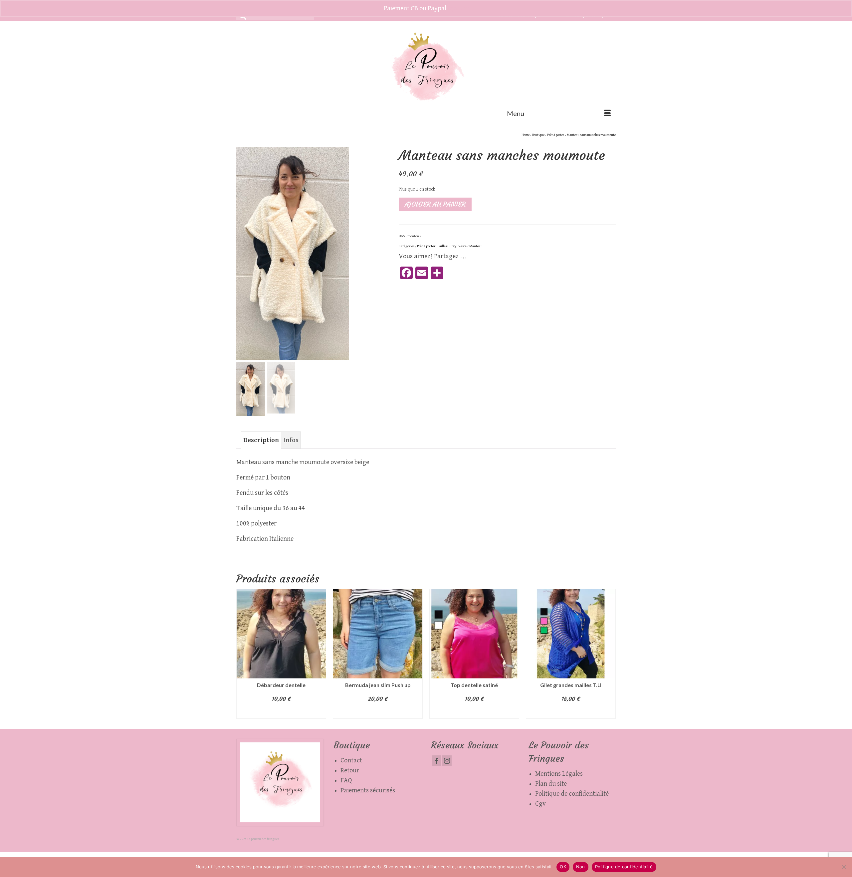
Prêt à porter (426, 246)
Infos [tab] (291, 440)
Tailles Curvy (446, 246)
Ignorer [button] (458, 8)
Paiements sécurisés (367, 790)
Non (580, 866)
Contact (351, 760)
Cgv (540, 803)
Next (610, 653)
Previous (242, 653)
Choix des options (281, 712)
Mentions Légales (559, 773)
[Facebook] (436, 760)
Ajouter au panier (435, 204)
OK (563, 866)
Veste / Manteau (470, 246)
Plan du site (551, 783)
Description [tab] (261, 440)
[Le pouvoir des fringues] (426, 71)
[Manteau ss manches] (292, 253)
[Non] (843, 867)
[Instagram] (447, 760)
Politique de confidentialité (572, 793)
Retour (349, 770)
